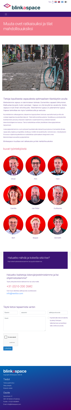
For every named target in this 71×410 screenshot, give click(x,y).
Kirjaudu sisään (7, 388)
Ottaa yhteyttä (7, 385)
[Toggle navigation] (6, 14)
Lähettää (8, 348)
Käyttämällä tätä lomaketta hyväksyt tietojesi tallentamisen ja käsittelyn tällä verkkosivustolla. (59, 322)
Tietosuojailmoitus (8, 383)
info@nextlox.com (15, 293)
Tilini (49, 2)
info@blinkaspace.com (14, 404)
